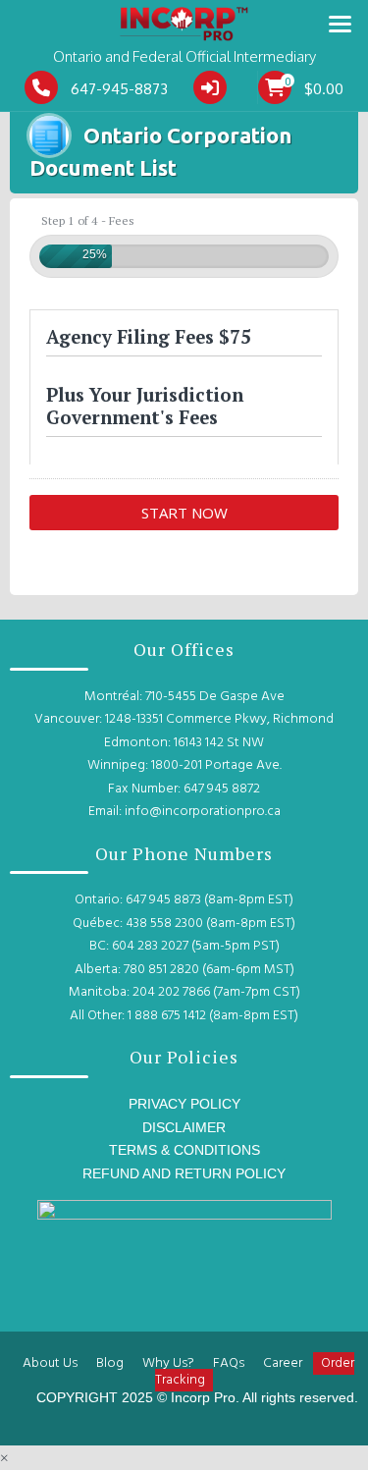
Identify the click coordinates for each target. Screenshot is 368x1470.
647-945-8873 (119, 89)
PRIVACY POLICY (184, 1104)
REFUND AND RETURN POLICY (184, 1173)
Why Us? (168, 1363)
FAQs (228, 1363)
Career (282, 1363)
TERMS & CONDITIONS (184, 1150)
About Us (50, 1363)
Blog (110, 1363)
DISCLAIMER (184, 1127)
